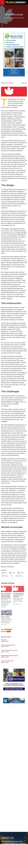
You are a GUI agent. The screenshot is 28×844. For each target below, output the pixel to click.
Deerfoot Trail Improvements (8, 645)
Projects (8, 631)
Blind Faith (3, 639)
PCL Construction (17, 131)
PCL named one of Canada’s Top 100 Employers (18, 595)
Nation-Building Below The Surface (9, 655)
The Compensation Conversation (9, 650)
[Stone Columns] (6, 612)
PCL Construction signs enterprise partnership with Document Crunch (6, 596)
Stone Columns (5, 617)
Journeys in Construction (7, 661)
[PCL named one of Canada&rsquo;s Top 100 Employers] (18, 589)
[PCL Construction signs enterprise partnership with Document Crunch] (6, 589)
